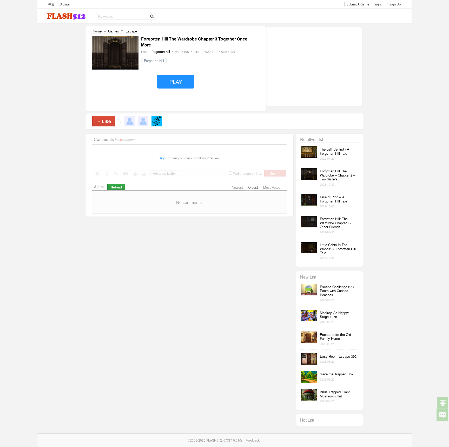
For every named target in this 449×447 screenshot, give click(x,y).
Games (113, 31)
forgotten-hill (160, 51)
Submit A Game (358, 4)
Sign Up (395, 4)
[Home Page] (67, 16)
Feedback (253, 440)
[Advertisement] (314, 66)
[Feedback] (442, 415)
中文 (51, 4)
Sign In (379, 4)
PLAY (175, 81)
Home (97, 31)
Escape (131, 31)
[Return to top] (442, 402)
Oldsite (65, 4)
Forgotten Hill (154, 60)
